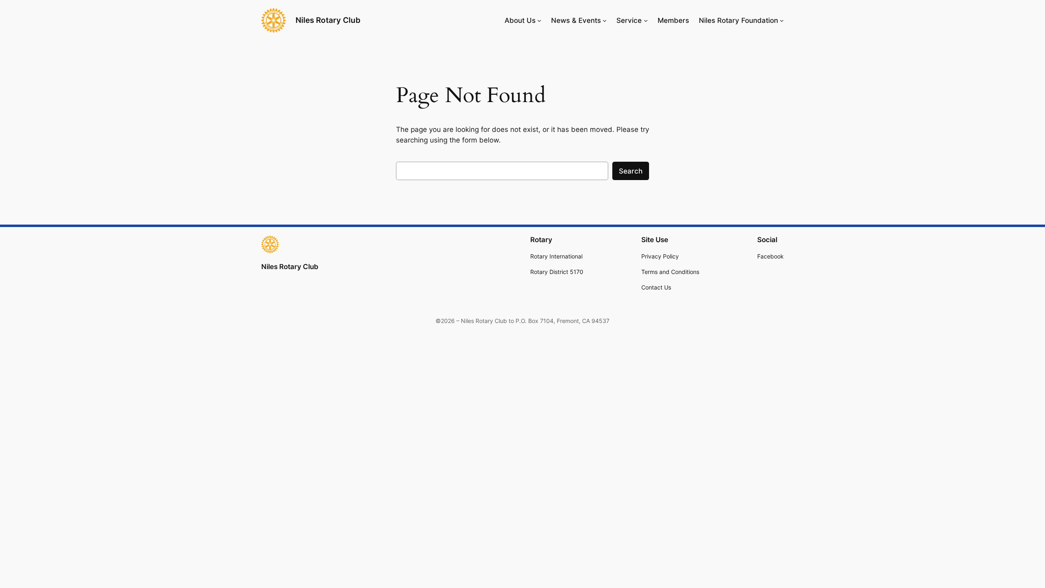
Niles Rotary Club (328, 20)
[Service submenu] (646, 20)
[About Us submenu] (539, 20)
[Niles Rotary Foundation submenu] (782, 20)
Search (631, 171)
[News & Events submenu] (605, 20)
